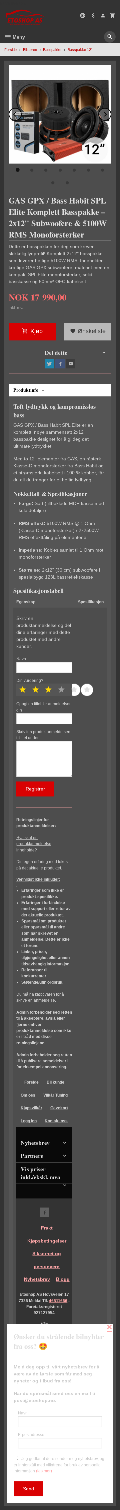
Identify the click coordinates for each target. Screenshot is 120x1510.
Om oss (28, 1095)
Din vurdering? (29, 680)
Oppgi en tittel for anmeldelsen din (44, 707)
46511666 (58, 1300)
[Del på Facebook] (60, 363)
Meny (18, 37)
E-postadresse (31, 1434)
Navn (21, 659)
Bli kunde (55, 1082)
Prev (21, 113)
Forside (10, 50)
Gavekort (59, 1108)
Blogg (63, 1279)
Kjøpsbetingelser (46, 1241)
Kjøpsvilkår (31, 1108)
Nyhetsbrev (37, 1279)
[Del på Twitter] (49, 363)
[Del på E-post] (70, 363)
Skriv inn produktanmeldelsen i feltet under (43, 735)
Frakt (47, 1228)
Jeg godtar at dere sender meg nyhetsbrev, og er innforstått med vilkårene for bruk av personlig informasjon (59, 1464)
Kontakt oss (56, 1121)
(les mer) (44, 1471)
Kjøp (36, 331)
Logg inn (29, 1121)
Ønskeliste (91, 331)
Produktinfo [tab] (25, 389)
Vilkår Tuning (55, 1095)
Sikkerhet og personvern (46, 1260)
